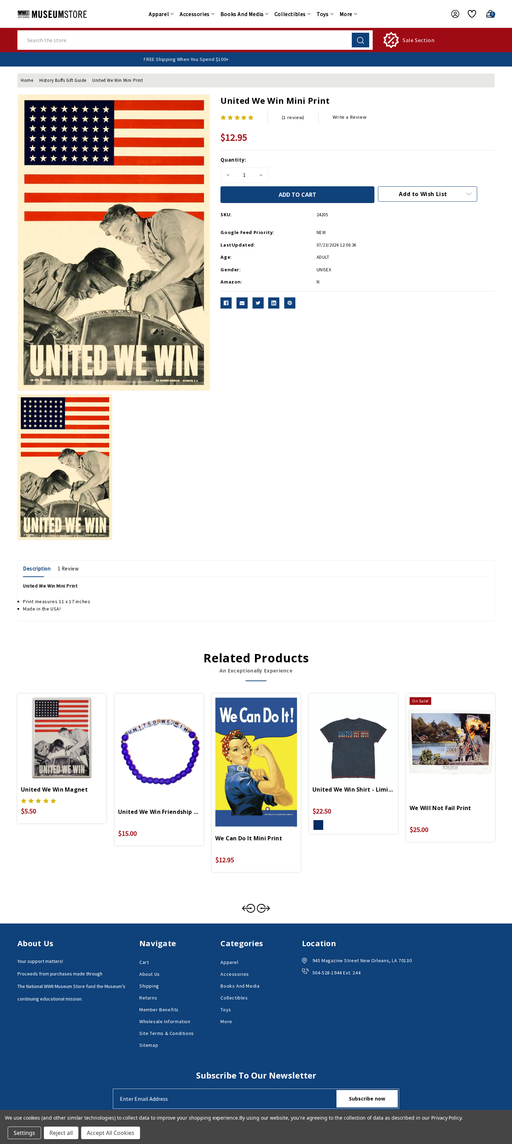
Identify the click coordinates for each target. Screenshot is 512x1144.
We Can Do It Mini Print (248, 838)
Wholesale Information (165, 1021)
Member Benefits (159, 1009)
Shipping (149, 986)
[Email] (242, 303)
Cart (144, 962)
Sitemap (148, 1045)
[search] (360, 40)
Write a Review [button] (349, 117)
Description (37, 568)
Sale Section (418, 40)
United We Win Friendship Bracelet (159, 812)
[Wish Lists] (469, 14)
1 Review (68, 568)
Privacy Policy (446, 1117)
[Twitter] (258, 303)
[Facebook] (226, 303)
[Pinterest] (289, 303)
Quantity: (233, 159)
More (346, 13)
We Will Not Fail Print (440, 808)
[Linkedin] (273, 303)
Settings (24, 1133)
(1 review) (293, 117)
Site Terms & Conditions (166, 1033)
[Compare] (70, 731)
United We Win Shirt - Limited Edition (353, 789)
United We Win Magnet (54, 789)
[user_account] (451, 14)
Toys (322, 13)
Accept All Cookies (110, 1133)
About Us (149, 974)
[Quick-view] (53, 731)
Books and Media (242, 13)
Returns (148, 998)
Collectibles (290, 13)
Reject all (61, 1133)
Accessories (195, 13)
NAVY (318, 825)
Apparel (159, 13)
